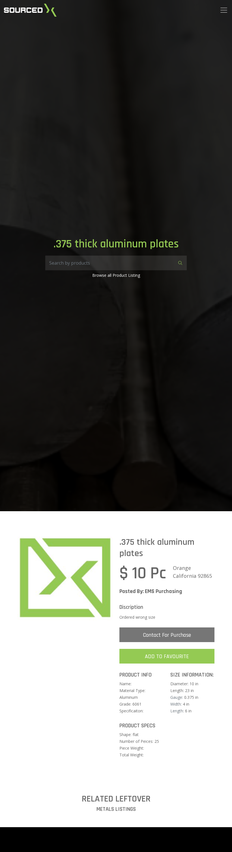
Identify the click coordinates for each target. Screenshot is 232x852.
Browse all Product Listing (116, 275)
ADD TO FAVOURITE (167, 656)
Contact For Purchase (167, 635)
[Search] (179, 263)
